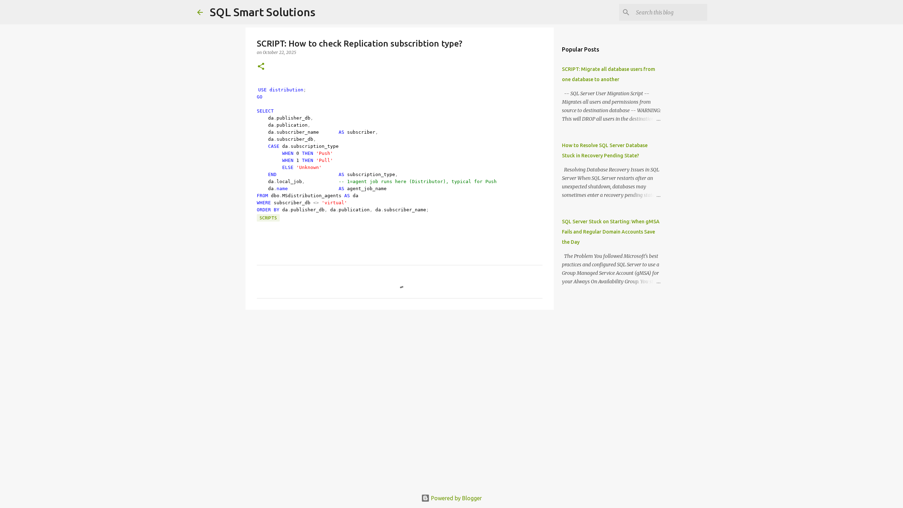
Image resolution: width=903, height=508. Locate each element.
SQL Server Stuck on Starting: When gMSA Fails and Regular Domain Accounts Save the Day (611, 232)
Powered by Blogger (456, 498)
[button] (261, 67)
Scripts (268, 218)
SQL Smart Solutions (262, 12)
